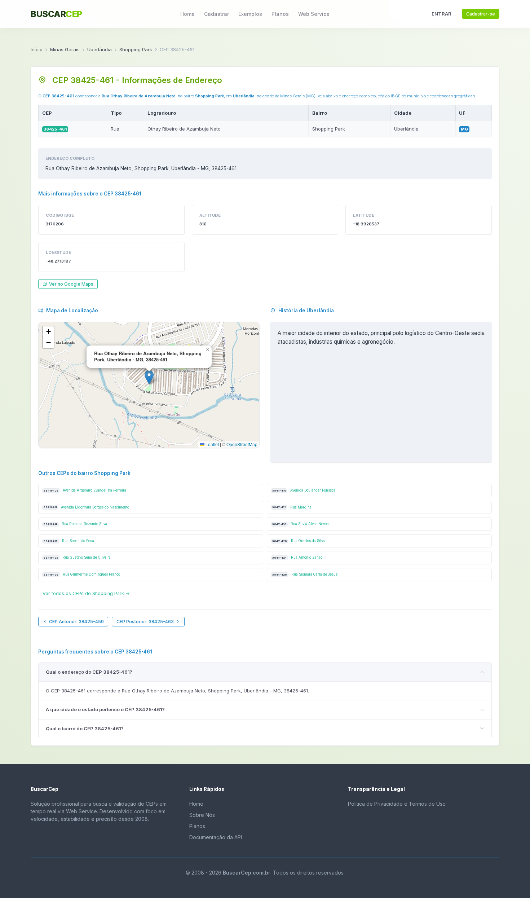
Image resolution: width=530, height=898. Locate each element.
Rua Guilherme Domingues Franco (82, 574)
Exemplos (250, 14)
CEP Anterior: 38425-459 (76, 621)
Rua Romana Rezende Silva (75, 524)
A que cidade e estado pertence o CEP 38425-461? (105, 709)
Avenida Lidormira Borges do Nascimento (86, 507)
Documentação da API (215, 837)
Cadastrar (216, 14)
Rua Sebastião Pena (69, 541)
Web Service (314, 14)
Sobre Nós (202, 815)
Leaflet (211, 444)
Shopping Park (135, 49)
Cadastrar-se (480, 14)
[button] (149, 377)
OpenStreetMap (241, 444)
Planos (280, 14)
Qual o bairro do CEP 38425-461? (85, 728)
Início (37, 49)
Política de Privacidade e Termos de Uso (397, 804)
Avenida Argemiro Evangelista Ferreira (85, 490)
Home (187, 14)
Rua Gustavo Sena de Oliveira (77, 557)
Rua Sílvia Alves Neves (300, 524)
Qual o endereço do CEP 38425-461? (89, 672)
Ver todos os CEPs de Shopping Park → (86, 593)
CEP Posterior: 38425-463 (145, 621)
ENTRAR (441, 14)
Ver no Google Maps (71, 284)
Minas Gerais (65, 49)
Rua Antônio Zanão (297, 557)
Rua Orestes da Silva (298, 541)
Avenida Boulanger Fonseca (303, 490)
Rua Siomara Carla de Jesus (304, 574)
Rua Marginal (292, 507)
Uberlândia (99, 49)
